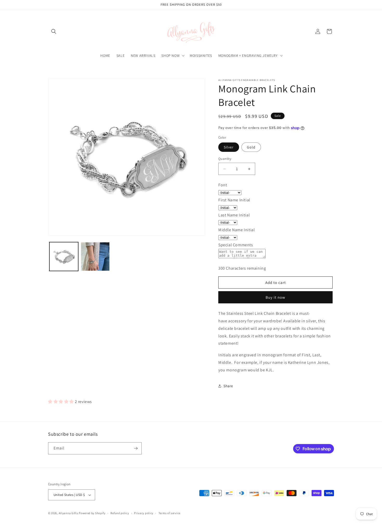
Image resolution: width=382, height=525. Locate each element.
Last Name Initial (234, 215)
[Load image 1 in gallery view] (63, 256)
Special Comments (235, 245)
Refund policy (119, 513)
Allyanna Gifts (68, 513)
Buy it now (275, 297)
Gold (251, 147)
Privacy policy (143, 513)
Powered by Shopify (92, 513)
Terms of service (169, 513)
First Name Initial (234, 200)
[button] (54, 31)
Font (222, 185)
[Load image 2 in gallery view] (95, 256)
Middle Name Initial (236, 230)
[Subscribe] (135, 448)
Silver (229, 147)
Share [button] (228, 386)
